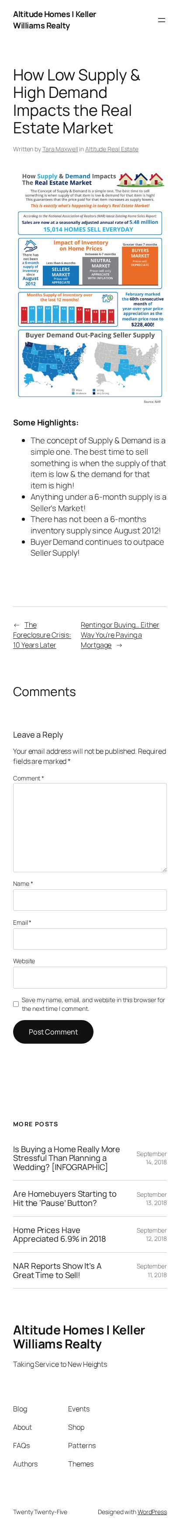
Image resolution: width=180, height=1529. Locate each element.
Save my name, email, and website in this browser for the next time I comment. (93, 1004)
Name (23, 883)
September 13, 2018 (152, 1198)
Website (24, 961)
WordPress (152, 1512)
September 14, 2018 (152, 1158)
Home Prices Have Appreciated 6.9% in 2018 (59, 1234)
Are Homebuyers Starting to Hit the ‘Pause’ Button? (64, 1198)
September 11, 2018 (152, 1270)
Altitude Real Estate (111, 149)
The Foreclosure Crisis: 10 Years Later (42, 634)
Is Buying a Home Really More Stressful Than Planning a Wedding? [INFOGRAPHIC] (66, 1158)
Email (22, 922)
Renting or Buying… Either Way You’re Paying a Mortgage (120, 634)
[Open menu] (161, 20)
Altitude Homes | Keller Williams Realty (54, 19)
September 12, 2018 (152, 1234)
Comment (28, 778)
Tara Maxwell (60, 149)
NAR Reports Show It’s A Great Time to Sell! (57, 1270)
